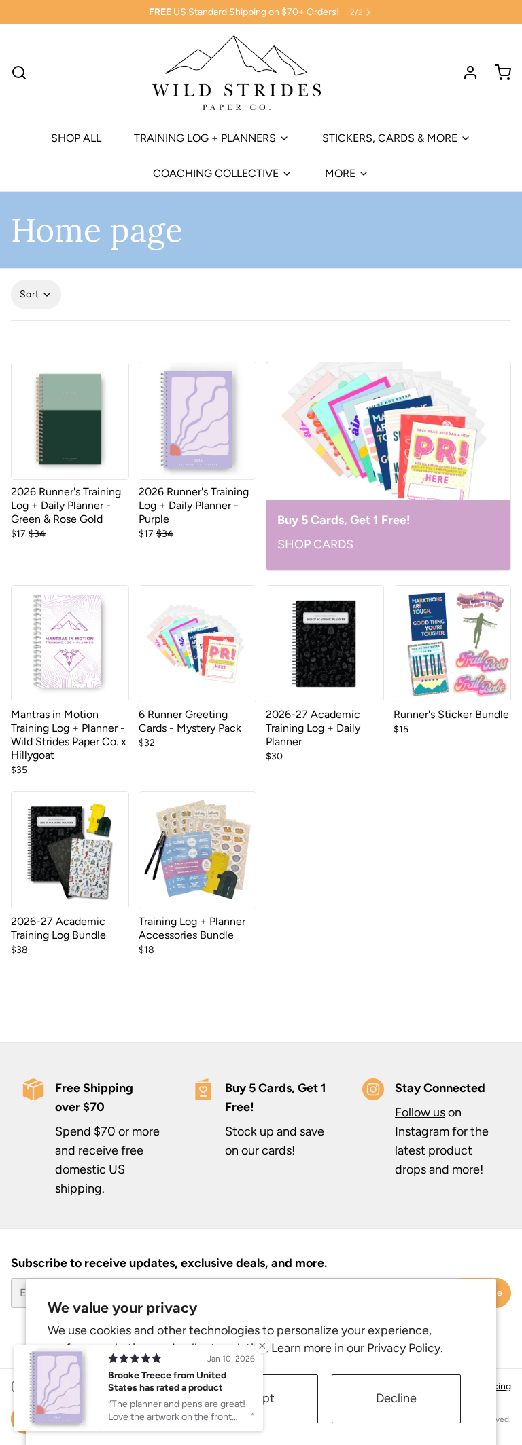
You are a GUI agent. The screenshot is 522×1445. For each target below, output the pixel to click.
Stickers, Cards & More (389, 138)
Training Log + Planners (205, 138)
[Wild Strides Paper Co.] (236, 72)
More (340, 173)
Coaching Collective (216, 173)
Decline (396, 1398)
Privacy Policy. (405, 1347)
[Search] (19, 72)
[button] (70, 462)
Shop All (76, 138)
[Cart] (497, 72)
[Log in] (464, 72)
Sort (29, 294)
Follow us (420, 1112)
